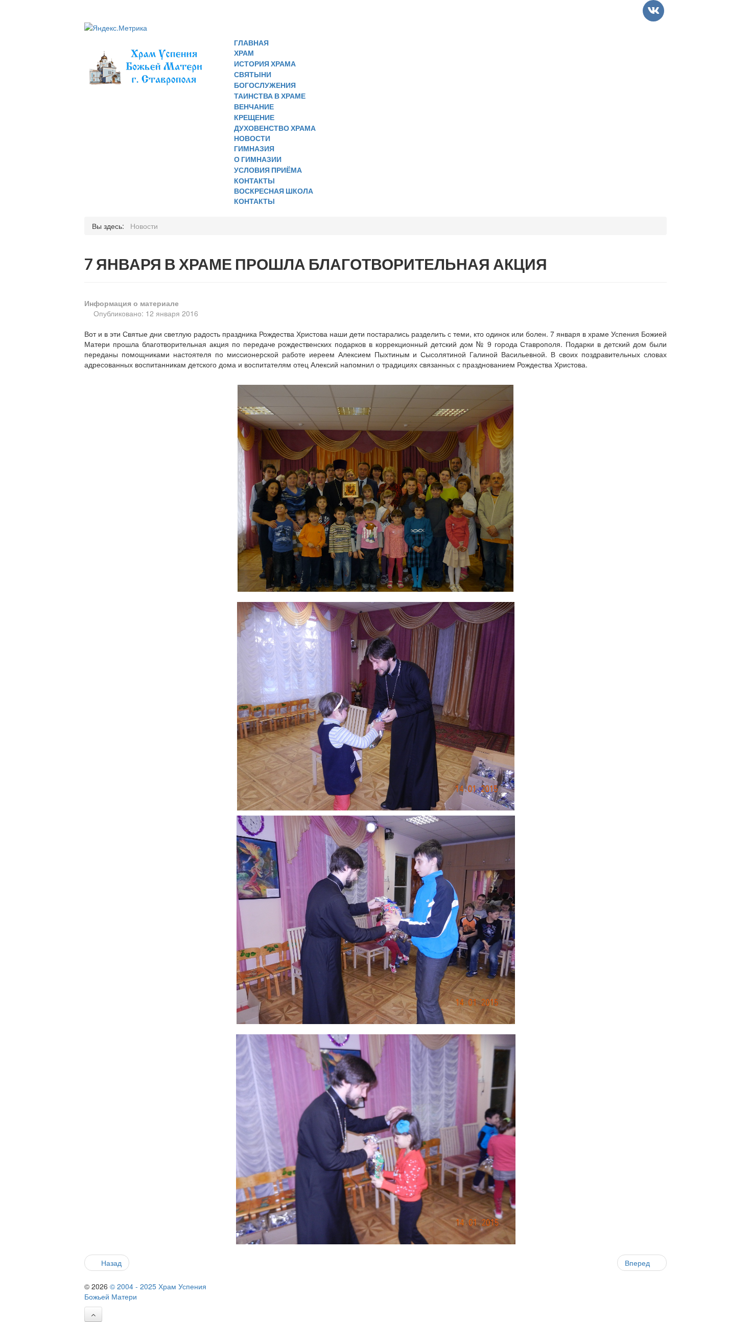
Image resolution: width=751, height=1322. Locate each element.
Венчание (254, 106)
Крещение (254, 117)
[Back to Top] (93, 1314)
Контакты (254, 180)
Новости (252, 138)
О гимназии (257, 159)
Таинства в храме (270, 95)
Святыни (252, 74)
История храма (265, 63)
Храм (244, 53)
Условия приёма (268, 170)
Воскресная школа (273, 191)
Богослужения (265, 85)
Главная (251, 42)
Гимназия (254, 148)
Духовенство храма (275, 128)
